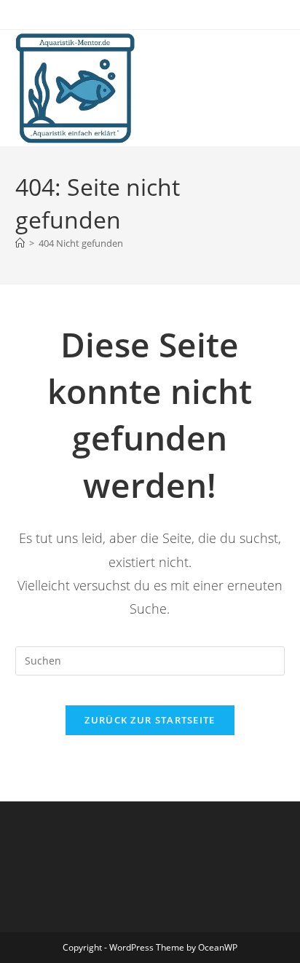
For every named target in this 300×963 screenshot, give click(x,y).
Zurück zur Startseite (149, 719)
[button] (31, 46)
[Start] (20, 243)
